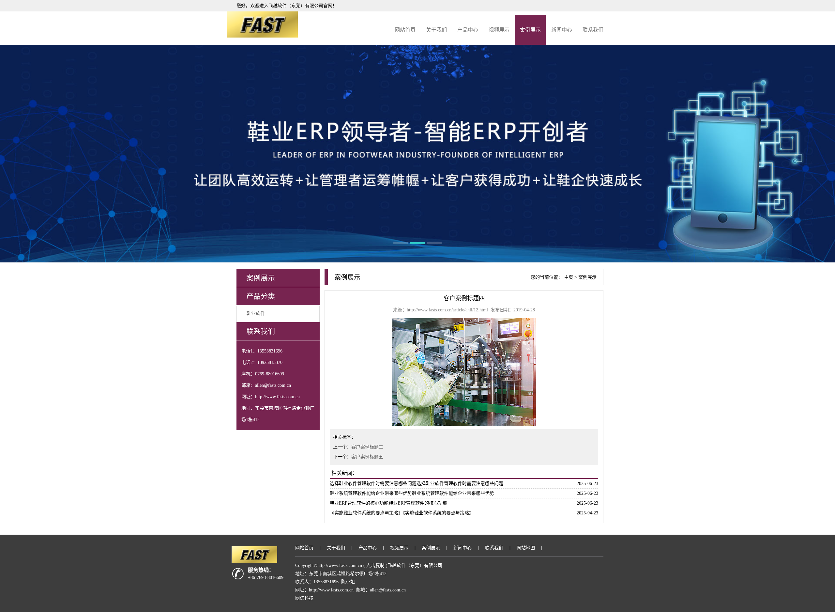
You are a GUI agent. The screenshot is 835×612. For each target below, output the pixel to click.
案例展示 (530, 30)
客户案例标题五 (367, 456)
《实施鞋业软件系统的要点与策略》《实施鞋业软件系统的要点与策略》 (402, 512)
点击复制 (375, 565)
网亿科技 (304, 598)
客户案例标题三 (367, 447)
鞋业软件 (256, 313)
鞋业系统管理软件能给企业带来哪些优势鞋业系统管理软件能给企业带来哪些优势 (412, 493)
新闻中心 (561, 30)
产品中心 (467, 30)
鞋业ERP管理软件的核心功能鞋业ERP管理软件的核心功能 (388, 503)
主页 (568, 277)
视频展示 (499, 30)
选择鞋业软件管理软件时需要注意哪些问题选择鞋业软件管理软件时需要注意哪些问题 (416, 483)
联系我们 (593, 30)
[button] (400, 243)
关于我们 (436, 30)
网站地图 (526, 547)
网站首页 (405, 30)
